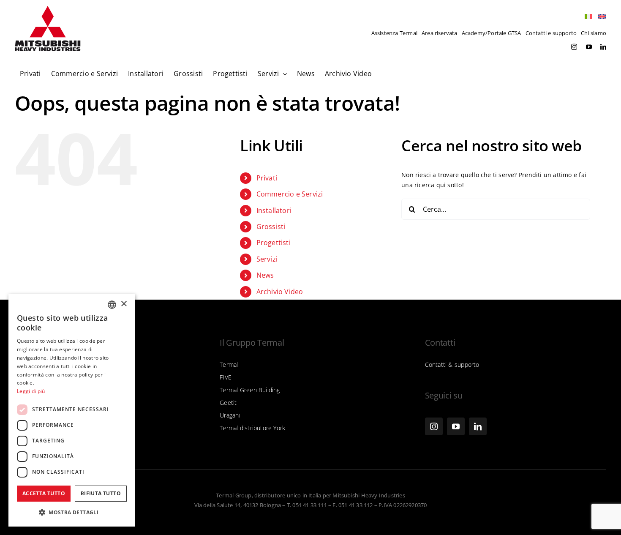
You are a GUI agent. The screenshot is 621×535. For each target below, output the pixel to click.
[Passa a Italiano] (586, 17)
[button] (72, 512)
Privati (266, 178)
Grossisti (271, 226)
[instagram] (574, 47)
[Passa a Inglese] (600, 17)
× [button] (123, 304)
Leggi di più (31, 391)
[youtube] (589, 47)
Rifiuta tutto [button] (101, 493)
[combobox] (112, 304)
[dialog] (71, 410)
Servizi (267, 259)
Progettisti (273, 242)
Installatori (274, 210)
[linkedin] (603, 47)
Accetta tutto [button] (43, 493)
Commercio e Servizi (289, 194)
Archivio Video (279, 291)
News (265, 275)
